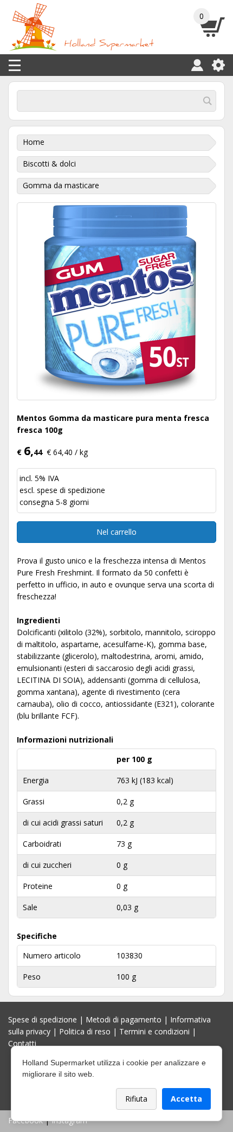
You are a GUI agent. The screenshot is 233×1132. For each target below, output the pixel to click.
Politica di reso (85, 1031)
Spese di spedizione (42, 1019)
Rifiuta (136, 1098)
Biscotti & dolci (49, 163)
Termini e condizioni (154, 1031)
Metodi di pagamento (123, 1019)
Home (33, 142)
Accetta (186, 1098)
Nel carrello (116, 532)
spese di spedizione (71, 490)
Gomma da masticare (61, 185)
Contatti (22, 1043)
